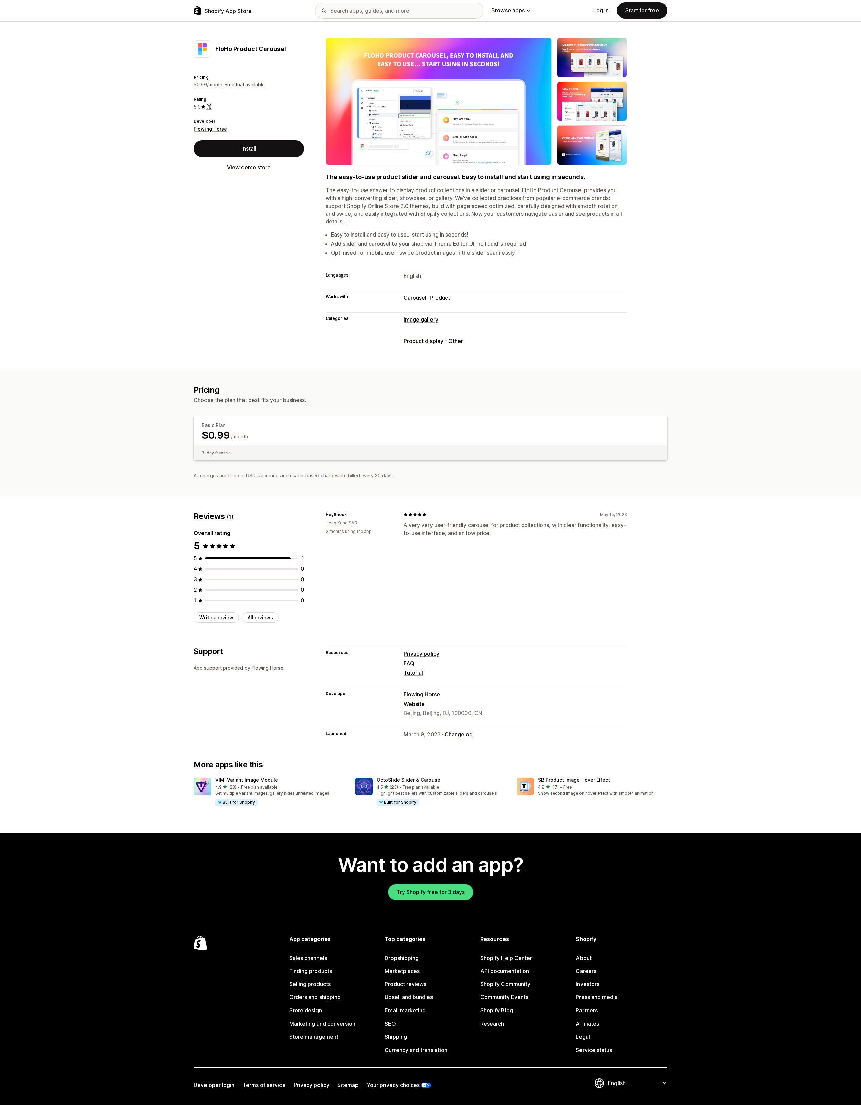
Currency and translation (416, 1050)
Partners (587, 1010)
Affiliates (587, 1023)
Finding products (310, 971)
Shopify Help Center (506, 957)
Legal (583, 1036)
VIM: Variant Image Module (246, 780)
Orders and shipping (315, 997)
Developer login (214, 1084)
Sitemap (348, 1084)
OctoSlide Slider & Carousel (409, 780)
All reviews (260, 617)
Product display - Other (433, 341)
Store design (305, 1010)
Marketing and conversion (322, 1023)
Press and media (597, 997)
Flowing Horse (210, 129)
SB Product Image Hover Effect (574, 780)
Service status (594, 1050)
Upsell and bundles (409, 997)
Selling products (310, 984)
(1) (209, 107)
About (584, 957)
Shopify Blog (496, 1010)
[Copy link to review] (350, 514)
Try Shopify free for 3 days (431, 892)
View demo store (249, 167)
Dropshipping (402, 957)
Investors (587, 984)
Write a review (216, 617)
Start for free (642, 10)
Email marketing (405, 1010)
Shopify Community (505, 984)
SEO (390, 1023)
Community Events (504, 997)
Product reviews (405, 984)
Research (492, 1023)
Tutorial (413, 672)
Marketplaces (402, 971)
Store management (313, 1036)
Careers (586, 971)
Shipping (396, 1036)
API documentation (504, 971)
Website (414, 703)
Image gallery (421, 319)
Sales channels (308, 957)
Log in (601, 10)
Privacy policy (421, 653)
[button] (269, 792)
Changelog (459, 734)
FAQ (409, 663)
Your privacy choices (393, 1084)
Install (248, 148)
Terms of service (264, 1084)
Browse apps (508, 10)
